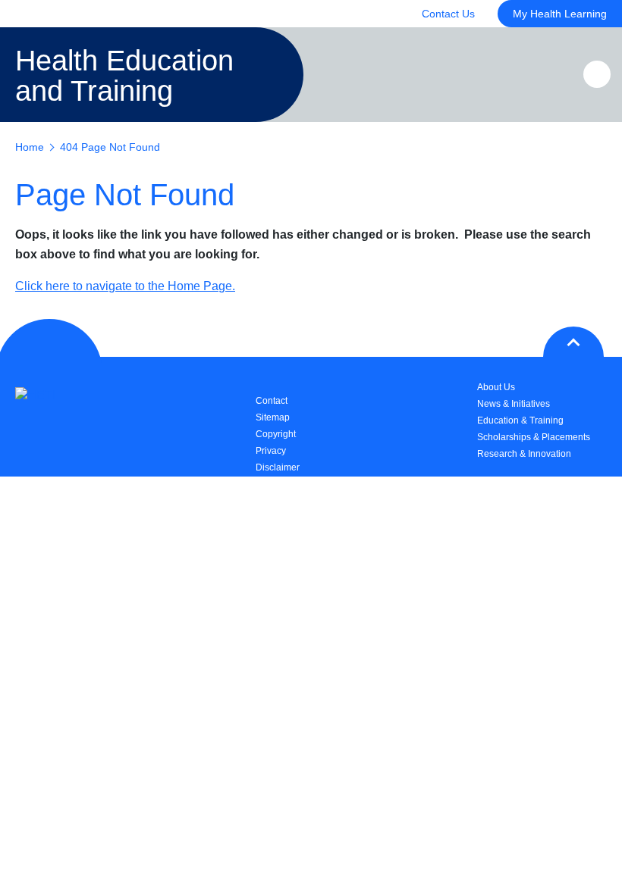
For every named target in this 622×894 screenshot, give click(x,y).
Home (29, 147)
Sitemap (273, 417)
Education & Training (520, 420)
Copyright (276, 434)
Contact (271, 400)
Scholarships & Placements (533, 437)
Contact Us (448, 14)
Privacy (271, 450)
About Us (496, 387)
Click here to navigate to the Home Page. (125, 286)
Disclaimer (278, 467)
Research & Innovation (524, 454)
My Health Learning (560, 14)
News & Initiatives (513, 404)
